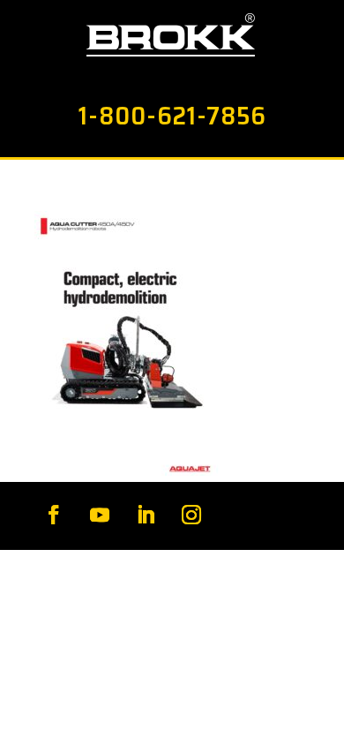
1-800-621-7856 (172, 115)
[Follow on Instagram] (191, 514)
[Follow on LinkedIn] (145, 514)
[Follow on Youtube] (99, 514)
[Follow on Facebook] (53, 514)
